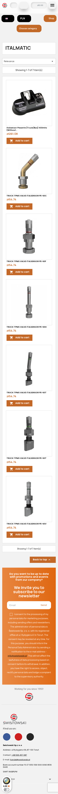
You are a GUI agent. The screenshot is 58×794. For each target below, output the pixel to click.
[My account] (13, 5)
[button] (24, 5)
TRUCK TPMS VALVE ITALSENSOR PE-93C (27, 195)
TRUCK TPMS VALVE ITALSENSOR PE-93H (27, 327)
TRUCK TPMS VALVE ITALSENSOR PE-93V (26, 523)
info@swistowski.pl (17, 655)
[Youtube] (18, 737)
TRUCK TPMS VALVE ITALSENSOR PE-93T (26, 392)
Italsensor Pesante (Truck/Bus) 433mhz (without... (27, 129)
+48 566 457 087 (19, 755)
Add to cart (19, 141)
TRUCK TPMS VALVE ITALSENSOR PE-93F (26, 261)
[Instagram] (30, 737)
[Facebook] (6, 737)
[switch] (6, 789)
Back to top (42, 560)
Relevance (29, 61)
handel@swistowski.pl (20, 759)
